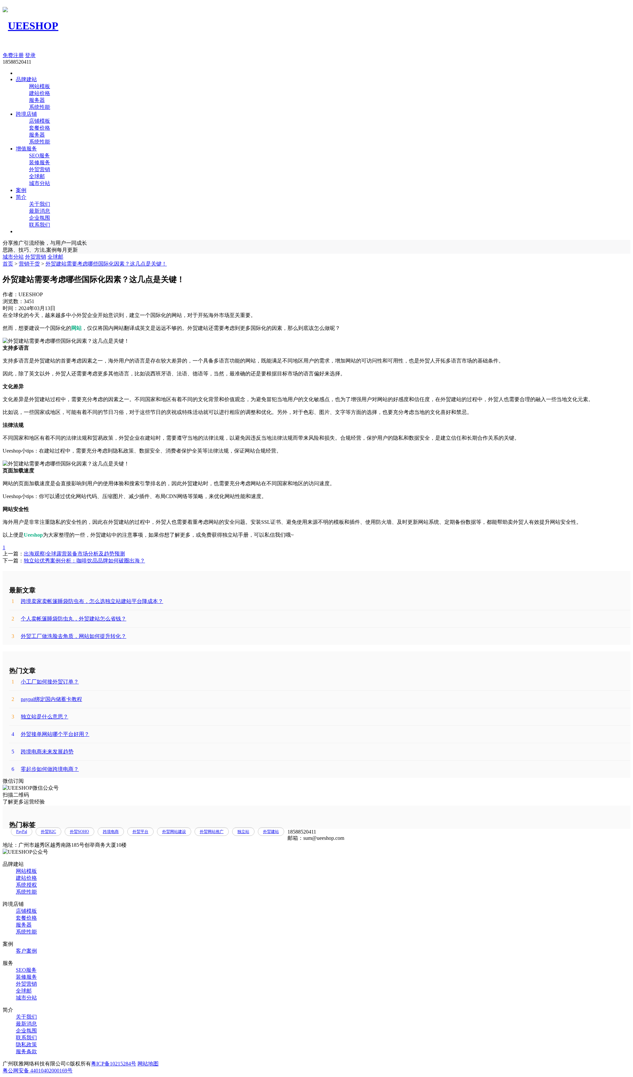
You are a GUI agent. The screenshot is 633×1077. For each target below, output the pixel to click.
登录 (30, 55)
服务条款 (26, 1051)
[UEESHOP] (30, 26)
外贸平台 (140, 831)
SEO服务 (39, 155)
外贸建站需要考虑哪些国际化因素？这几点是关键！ (106, 264)
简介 (21, 197)
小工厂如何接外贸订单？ (45, 681)
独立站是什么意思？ (40, 716)
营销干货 (29, 264)
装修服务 (39, 162)
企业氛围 (39, 218)
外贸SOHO (79, 831)
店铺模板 (39, 121)
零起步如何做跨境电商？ (45, 769)
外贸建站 (271, 831)
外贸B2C (48, 831)
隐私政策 (26, 1044)
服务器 (37, 100)
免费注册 (13, 55)
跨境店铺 (26, 114)
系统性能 (39, 107)
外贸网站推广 (212, 831)
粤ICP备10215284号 (113, 1063)
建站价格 (39, 93)
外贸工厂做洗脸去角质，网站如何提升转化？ (69, 636)
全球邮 (37, 176)
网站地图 (148, 1063)
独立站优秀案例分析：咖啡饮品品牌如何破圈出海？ (84, 560)
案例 (21, 190)
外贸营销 (39, 169)
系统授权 (26, 885)
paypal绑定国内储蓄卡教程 (47, 699)
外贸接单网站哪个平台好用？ (50, 734)
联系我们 (39, 225)
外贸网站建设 (174, 831)
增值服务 (26, 148)
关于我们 (39, 204)
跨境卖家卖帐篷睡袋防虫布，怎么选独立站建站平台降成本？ (87, 601)
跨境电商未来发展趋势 (43, 751)
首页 (8, 264)
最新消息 (39, 211)
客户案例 (26, 951)
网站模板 (39, 86)
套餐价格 (39, 128)
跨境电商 (111, 831)
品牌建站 (26, 79)
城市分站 (39, 183)
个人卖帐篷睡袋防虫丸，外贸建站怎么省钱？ (69, 618)
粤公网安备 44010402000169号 (38, 1070)
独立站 (243, 831)
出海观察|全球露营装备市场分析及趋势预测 (74, 553)
